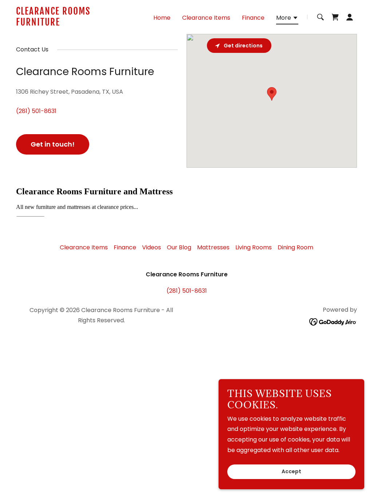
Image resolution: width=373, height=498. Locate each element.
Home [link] (161, 17)
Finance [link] (253, 17)
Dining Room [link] (295, 247)
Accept (291, 471)
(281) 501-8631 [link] (36, 111)
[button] (287, 18)
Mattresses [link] (213, 247)
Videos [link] (151, 247)
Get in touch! (53, 144)
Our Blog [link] (179, 247)
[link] (76, 23)
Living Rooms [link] (253, 247)
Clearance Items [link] (206, 17)
